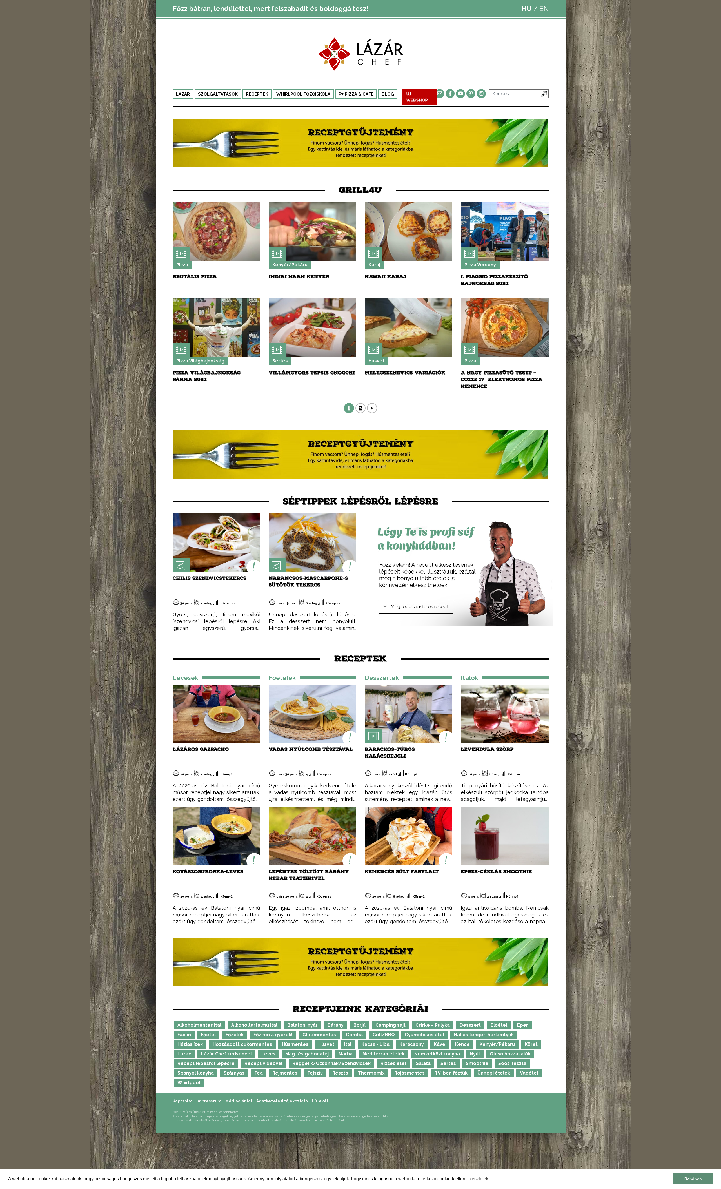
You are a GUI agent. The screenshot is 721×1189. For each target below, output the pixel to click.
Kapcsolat (183, 1101)
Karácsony (411, 1044)
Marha (346, 1054)
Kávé (439, 1044)
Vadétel (529, 1073)
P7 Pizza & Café (356, 94)
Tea (258, 1073)
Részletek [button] (478, 1178)
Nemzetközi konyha (437, 1054)
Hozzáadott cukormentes (242, 1044)
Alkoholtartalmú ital (254, 1025)
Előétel (499, 1025)
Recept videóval (263, 1063)
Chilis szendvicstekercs (209, 578)
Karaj (374, 264)
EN (544, 9)
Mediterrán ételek (383, 1054)
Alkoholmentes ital (199, 1025)
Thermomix (371, 1073)
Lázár (183, 94)
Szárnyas (234, 1073)
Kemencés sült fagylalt (402, 871)
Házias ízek (190, 1044)
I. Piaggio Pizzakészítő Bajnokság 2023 (494, 280)
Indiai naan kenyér (299, 276)
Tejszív (315, 1073)
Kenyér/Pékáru (290, 264)
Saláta (423, 1063)
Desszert (470, 1025)
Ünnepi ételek (493, 1073)
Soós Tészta (512, 1063)
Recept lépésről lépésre (206, 1063)
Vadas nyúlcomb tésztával (311, 749)
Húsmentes (295, 1044)
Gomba (354, 1034)
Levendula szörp (487, 749)
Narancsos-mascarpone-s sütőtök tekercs (308, 581)
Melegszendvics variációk (405, 372)
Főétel (208, 1034)
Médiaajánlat (238, 1101)
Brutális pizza (195, 276)
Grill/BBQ (384, 1034)
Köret (531, 1044)
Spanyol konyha (195, 1073)
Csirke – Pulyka (432, 1025)
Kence (462, 1044)
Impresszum (209, 1101)
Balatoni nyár (302, 1025)
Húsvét (376, 361)
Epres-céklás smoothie (496, 871)
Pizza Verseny (480, 264)
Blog (388, 94)
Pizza (182, 264)
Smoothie (477, 1063)
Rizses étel (393, 1063)
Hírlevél (320, 1101)
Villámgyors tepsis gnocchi (312, 372)
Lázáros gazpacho (201, 749)
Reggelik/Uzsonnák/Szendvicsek (331, 1063)
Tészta (340, 1073)
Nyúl (475, 1054)
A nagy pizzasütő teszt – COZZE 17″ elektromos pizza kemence (501, 379)
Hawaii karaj (385, 276)
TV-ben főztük (451, 1073)
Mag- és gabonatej (307, 1054)
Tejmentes (285, 1073)
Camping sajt (390, 1025)
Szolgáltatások (218, 94)
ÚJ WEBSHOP (417, 97)
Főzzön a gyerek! (273, 1034)
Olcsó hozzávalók (510, 1054)
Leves (268, 1054)
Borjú (359, 1025)
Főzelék (235, 1034)
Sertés (280, 361)
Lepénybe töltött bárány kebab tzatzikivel (309, 875)
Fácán (184, 1034)
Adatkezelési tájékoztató (282, 1101)
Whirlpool (188, 1082)
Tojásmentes (410, 1073)
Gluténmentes (319, 1034)
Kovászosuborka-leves (208, 871)
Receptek (257, 94)
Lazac (184, 1054)
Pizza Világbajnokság (200, 361)
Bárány (336, 1025)
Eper (522, 1025)
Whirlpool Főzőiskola (303, 94)
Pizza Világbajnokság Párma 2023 (207, 376)
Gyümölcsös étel (424, 1034)
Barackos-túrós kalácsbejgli (390, 752)
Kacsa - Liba (375, 1044)
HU (526, 9)
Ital (347, 1044)
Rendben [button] (693, 1179)
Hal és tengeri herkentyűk (484, 1034)
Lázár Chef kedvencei (226, 1054)
